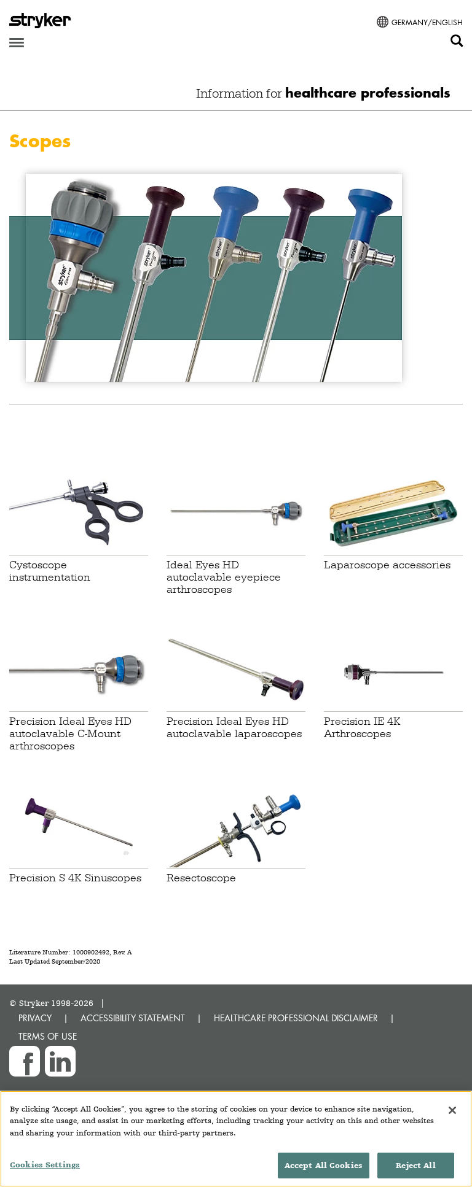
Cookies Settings (45, 1164)
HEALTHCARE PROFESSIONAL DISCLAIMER (296, 1018)
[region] (236, 1139)
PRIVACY (35, 1018)
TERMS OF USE (47, 1036)
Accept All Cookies (324, 1165)
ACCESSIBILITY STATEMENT (133, 1018)
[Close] (452, 1110)
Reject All (415, 1165)
